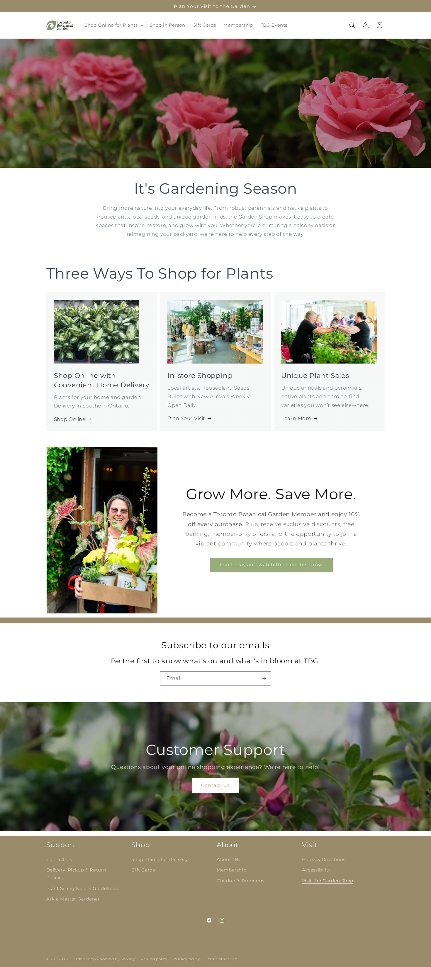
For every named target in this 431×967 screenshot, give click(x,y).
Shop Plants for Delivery (159, 859)
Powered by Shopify (116, 959)
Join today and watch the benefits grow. (271, 565)
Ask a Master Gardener (73, 899)
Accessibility (316, 870)
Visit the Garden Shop (327, 881)
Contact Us (215, 785)
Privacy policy (186, 959)
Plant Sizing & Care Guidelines (82, 888)
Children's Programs (240, 881)
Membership (231, 870)
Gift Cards (143, 870)
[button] (113, 25)
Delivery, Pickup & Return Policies (76, 874)
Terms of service (221, 959)
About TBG (229, 859)
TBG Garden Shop (79, 959)
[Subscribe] (264, 678)
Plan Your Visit (186, 418)
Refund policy (154, 959)
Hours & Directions (323, 859)
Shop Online (70, 419)
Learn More (296, 418)
